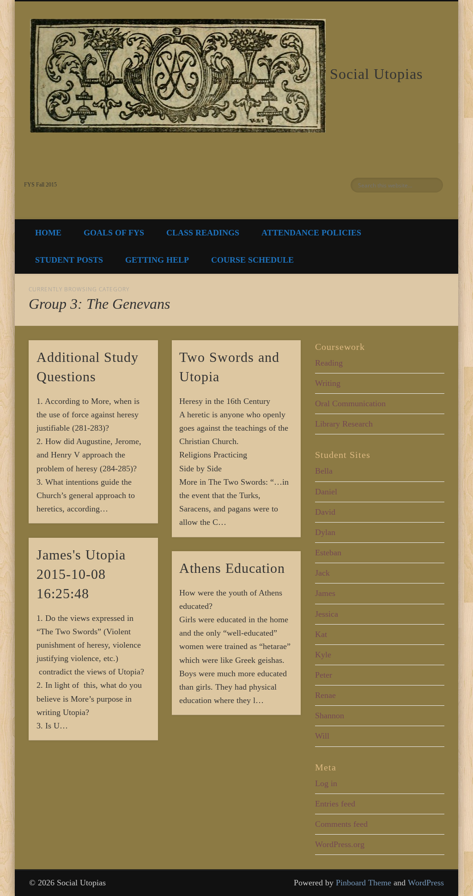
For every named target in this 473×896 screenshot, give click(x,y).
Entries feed (335, 803)
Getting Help (157, 260)
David (325, 512)
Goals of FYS (114, 232)
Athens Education (232, 568)
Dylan (325, 532)
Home (48, 232)
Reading (329, 362)
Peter (323, 675)
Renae (325, 695)
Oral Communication (350, 403)
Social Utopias (376, 74)
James (325, 593)
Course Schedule (252, 260)
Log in (326, 783)
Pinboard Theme (363, 882)
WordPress (426, 882)
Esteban (328, 552)
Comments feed (341, 824)
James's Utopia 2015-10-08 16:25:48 (81, 574)
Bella (324, 470)
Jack (322, 572)
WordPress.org (339, 844)
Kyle (323, 654)
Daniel (326, 491)
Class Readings (202, 232)
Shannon (329, 715)
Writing (327, 383)
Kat (321, 634)
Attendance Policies (311, 232)
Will (322, 735)
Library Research (344, 423)
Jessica (326, 614)
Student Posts (69, 260)
